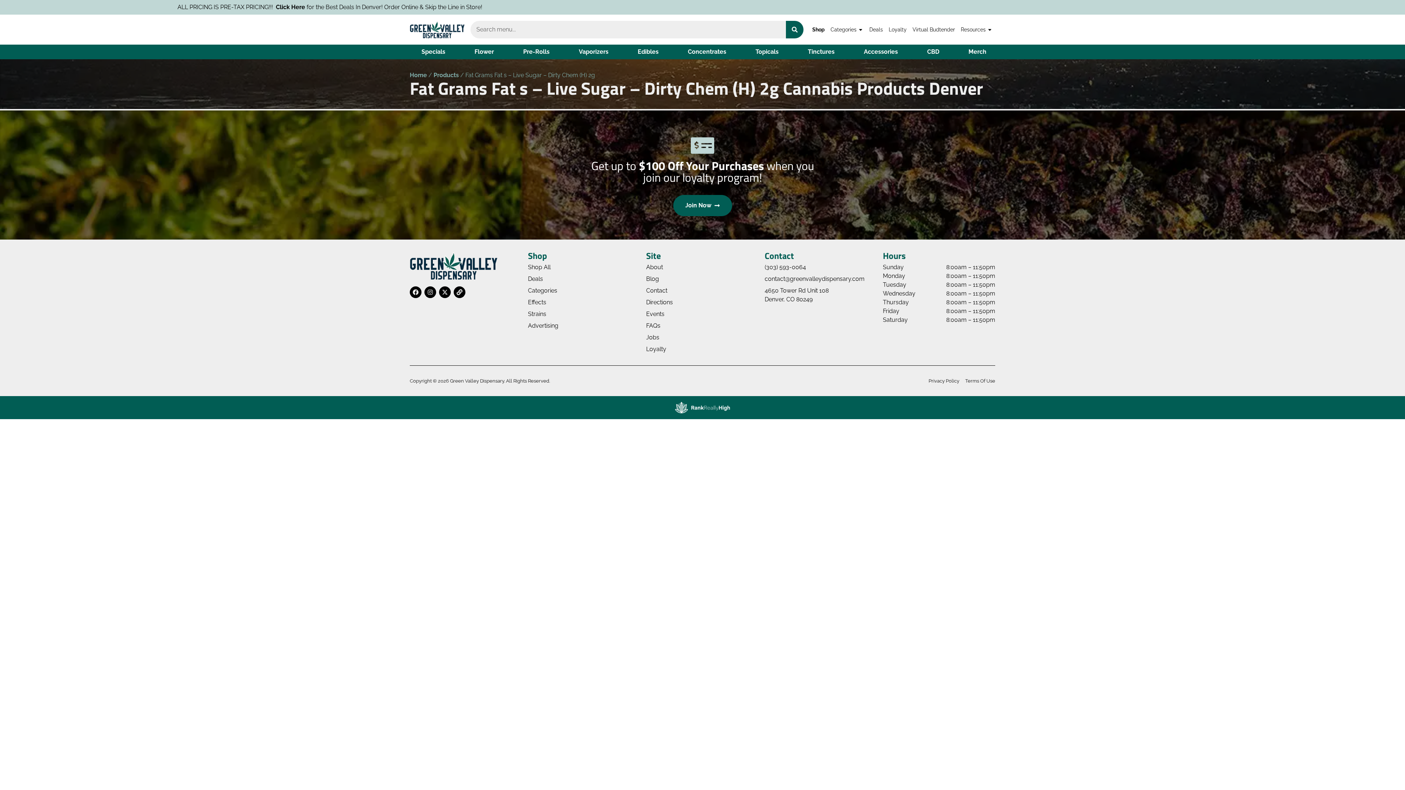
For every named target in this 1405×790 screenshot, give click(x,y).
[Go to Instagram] (430, 292)
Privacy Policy (944, 381)
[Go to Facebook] (416, 292)
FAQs (653, 325)
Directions (659, 302)
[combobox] (628, 29)
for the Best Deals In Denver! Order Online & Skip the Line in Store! (217, 7)
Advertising (543, 325)
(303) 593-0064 (785, 267)
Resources (973, 29)
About (654, 267)
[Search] (794, 29)
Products (446, 75)
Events (655, 314)
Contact (656, 290)
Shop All (539, 267)
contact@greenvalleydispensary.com (815, 278)
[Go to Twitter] (445, 292)
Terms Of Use (980, 381)
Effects (537, 302)
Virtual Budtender (934, 29)
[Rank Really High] (702, 407)
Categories (844, 29)
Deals (876, 29)
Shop (818, 29)
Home (418, 75)
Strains (537, 314)
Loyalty (898, 29)
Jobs (652, 337)
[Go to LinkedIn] (459, 292)
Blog (652, 278)
